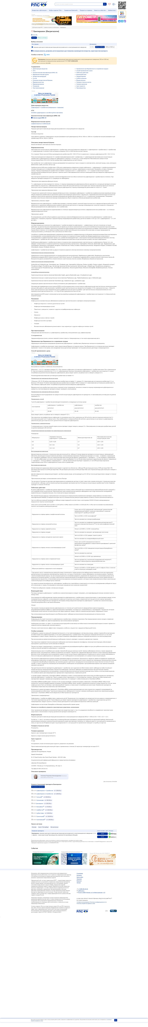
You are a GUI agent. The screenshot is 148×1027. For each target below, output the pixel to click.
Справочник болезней (70, 10)
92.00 (102, 837)
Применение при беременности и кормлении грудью (92, 69)
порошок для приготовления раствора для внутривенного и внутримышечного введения (60, 47)
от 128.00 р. (57, 790)
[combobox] (79, 4)
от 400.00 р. (47, 797)
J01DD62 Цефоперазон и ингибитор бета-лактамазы (47, 113)
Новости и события (99, 10)
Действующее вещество (40, 69)
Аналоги (34, 37)
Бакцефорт (40, 807)
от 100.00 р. (48, 810)
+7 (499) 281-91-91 (83, 889)
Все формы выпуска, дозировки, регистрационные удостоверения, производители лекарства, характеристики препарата (70, 51)
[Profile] (114, 4)
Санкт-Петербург (43, 827)
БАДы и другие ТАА (55, 10)
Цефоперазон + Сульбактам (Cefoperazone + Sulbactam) (47, 107)
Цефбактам (40, 810)
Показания (36, 86)
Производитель (81, 88)
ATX (34, 71)
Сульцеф (39, 797)
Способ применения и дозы (84, 71)
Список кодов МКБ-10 (39, 118)
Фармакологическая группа (41, 74)
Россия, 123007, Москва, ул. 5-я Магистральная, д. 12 (91, 892)
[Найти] (105, 4)
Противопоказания (38, 88)
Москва (34, 827)
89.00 (102, 833)
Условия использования (83, 902)
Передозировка (81, 76)
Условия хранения (81, 84)
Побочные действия (82, 72)
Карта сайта (80, 877)
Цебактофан (40, 813)
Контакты (79, 875)
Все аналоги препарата (38, 787)
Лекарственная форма (39, 76)
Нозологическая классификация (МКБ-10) (45, 72)
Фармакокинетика (38, 82)
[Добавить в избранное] (32, 31)
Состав (35, 78)
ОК (115, 1020)
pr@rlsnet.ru (81, 891)
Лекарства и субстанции (39, 10)
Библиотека (111, 10)
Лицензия (79, 879)
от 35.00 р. (48, 807)
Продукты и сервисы (86, 10)
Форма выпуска (80, 80)
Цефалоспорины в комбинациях (51, 27)
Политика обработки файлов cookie (86, 903)
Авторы (79, 882)
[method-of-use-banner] (51, 20)
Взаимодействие (81, 74)
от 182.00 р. (48, 800)
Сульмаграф (40, 800)
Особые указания (81, 78)
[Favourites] (109, 4)
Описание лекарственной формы (42, 80)
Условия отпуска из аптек (83, 82)
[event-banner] (102, 859)
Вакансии (79, 881)
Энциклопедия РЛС (38, 27)
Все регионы (54, 827)
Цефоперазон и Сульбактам (44, 794)
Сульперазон (39, 803)
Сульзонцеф (40, 816)
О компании (80, 873)
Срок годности (80, 86)
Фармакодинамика (38, 84)
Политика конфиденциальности (98, 902)
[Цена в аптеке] (112, 834)
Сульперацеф (40, 820)
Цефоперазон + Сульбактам (44, 790)
